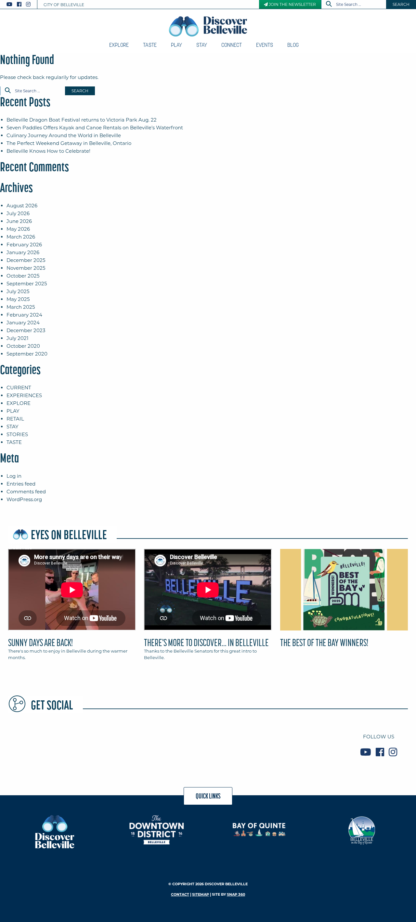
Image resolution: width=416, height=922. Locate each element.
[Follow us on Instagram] (28, 4)
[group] (208, 607)
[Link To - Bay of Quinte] (259, 829)
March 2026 (20, 237)
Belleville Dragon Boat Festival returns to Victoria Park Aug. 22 (81, 120)
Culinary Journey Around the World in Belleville (63, 135)
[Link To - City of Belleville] (361, 829)
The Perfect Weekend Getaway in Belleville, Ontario (68, 143)
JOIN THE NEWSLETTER (292, 4)
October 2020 (23, 346)
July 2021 (17, 338)
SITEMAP (200, 894)
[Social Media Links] (21, 4)
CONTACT (180, 894)
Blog (293, 45)
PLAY (13, 411)
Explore (119, 45)
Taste (150, 45)
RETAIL (15, 419)
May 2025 (18, 299)
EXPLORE (18, 403)
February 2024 (24, 315)
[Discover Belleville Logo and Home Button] (208, 26)
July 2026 (18, 213)
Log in (13, 476)
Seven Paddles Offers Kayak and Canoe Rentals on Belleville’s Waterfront (94, 127)
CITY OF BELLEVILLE (64, 4)
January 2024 (23, 322)
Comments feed (26, 491)
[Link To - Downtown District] (156, 829)
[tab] (72, 607)
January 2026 (22, 252)
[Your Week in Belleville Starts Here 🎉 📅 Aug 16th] (308, 744)
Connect (231, 45)
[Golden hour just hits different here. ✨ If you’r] (174, 744)
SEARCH (401, 4)
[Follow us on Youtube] (9, 4)
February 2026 (24, 244)
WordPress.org (24, 499)
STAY (12, 426)
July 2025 (17, 291)
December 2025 (25, 260)
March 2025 (20, 307)
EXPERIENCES (24, 395)
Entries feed (20, 484)
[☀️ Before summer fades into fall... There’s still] (107, 744)
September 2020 (26, 354)
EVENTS (264, 45)
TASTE (14, 442)
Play (176, 45)
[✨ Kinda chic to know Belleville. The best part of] (241, 744)
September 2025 (26, 283)
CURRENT (18, 387)
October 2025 (22, 276)
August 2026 (21, 205)
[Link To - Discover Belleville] (54, 831)
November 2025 (25, 268)
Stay (201, 45)
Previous (6, 592)
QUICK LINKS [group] (208, 795)
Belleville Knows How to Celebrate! (48, 151)
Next (409, 592)
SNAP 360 (236, 894)
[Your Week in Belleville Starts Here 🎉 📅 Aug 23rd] (40, 744)
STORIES (17, 434)
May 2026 (18, 229)
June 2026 (19, 221)
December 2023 (25, 330)
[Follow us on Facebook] (19, 4)
